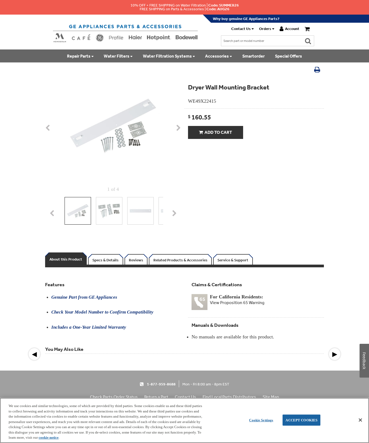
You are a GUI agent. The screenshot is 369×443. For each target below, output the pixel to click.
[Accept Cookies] (360, 420)
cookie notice (49, 437)
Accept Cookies (301, 420)
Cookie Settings (261, 420)
